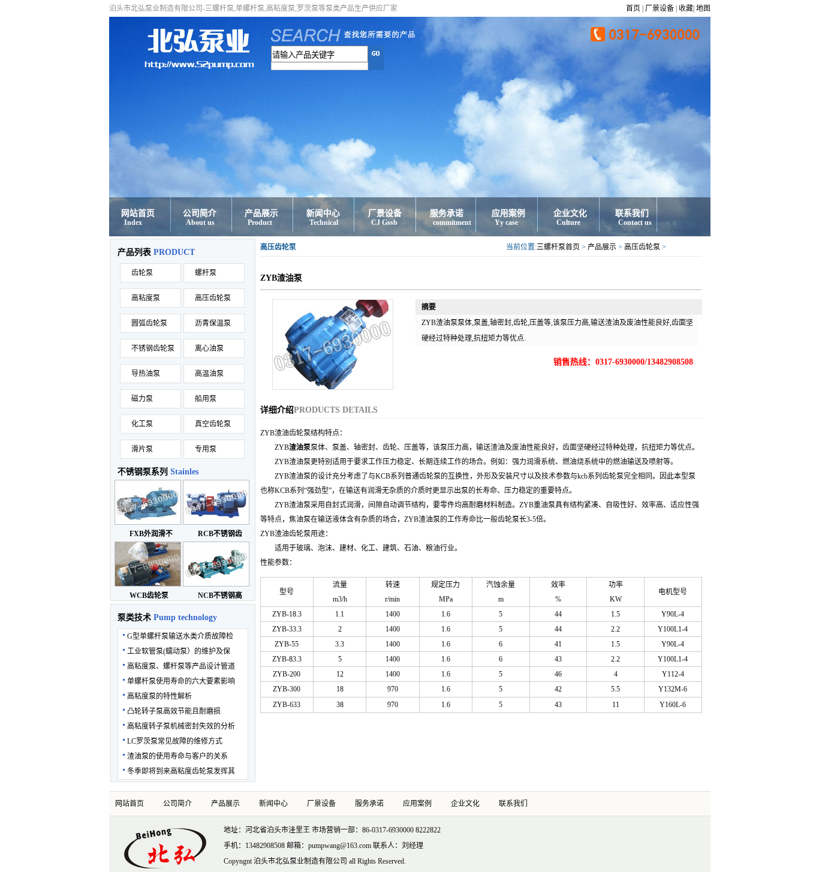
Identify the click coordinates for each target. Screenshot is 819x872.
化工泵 (142, 424)
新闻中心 (323, 213)
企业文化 (570, 213)
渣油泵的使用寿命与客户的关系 (177, 756)
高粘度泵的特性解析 (159, 696)
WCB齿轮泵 (149, 595)
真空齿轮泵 (213, 424)
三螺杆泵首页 (558, 247)
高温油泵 (209, 373)
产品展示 (261, 213)
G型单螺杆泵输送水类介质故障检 (180, 636)
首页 (633, 8)
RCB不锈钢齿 (220, 534)
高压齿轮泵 (213, 298)
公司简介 (199, 213)
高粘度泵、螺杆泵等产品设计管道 (181, 666)
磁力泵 (142, 399)
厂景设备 (659, 8)
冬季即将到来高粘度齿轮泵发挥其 (181, 771)
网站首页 (138, 213)
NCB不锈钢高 (220, 595)
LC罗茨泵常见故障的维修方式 (174, 741)
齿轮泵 (142, 273)
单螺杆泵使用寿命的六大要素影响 (181, 681)
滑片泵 (142, 449)
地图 (703, 8)
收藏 (686, 8)
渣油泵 (300, 447)
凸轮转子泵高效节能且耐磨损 (174, 711)
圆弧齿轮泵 (149, 323)
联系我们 (632, 213)
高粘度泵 (145, 298)
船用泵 (205, 399)
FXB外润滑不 (151, 534)
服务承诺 (446, 213)
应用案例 (508, 213)
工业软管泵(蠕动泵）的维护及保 (178, 651)
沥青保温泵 (213, 323)
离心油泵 (209, 348)
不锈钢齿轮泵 (152, 348)
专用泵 (205, 449)
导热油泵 (145, 373)
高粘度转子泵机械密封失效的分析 (181, 726)
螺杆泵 (205, 273)
